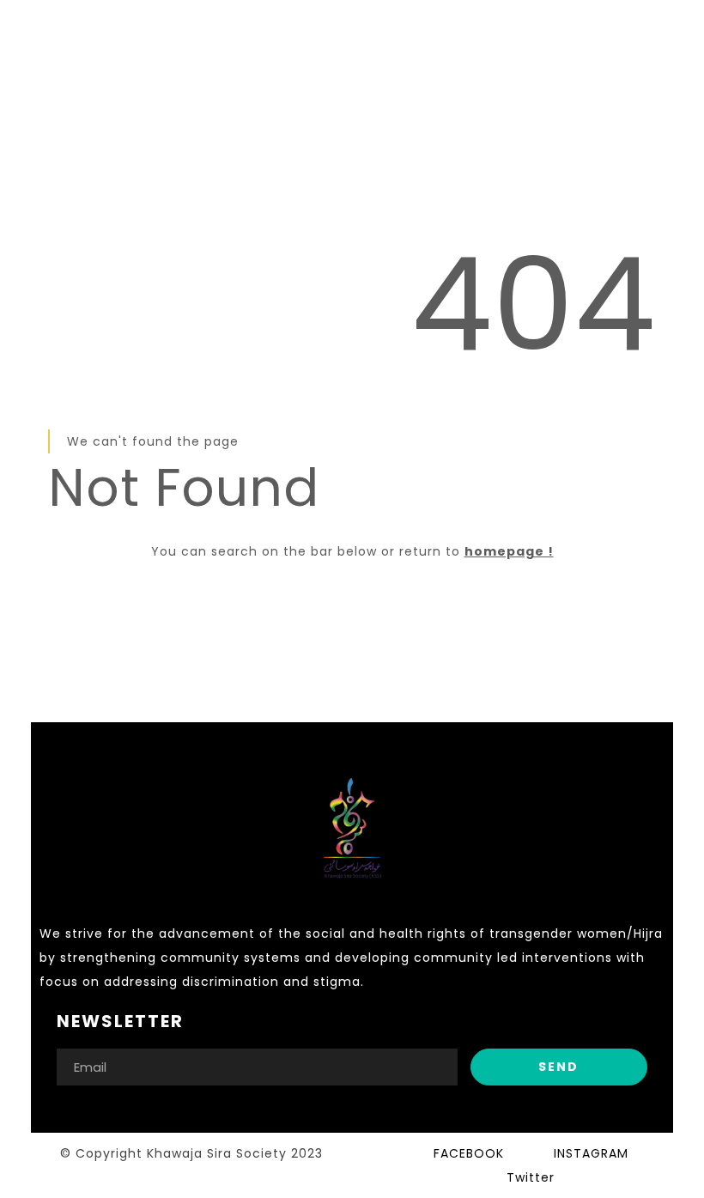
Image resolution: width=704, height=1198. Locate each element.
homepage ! (509, 551)
